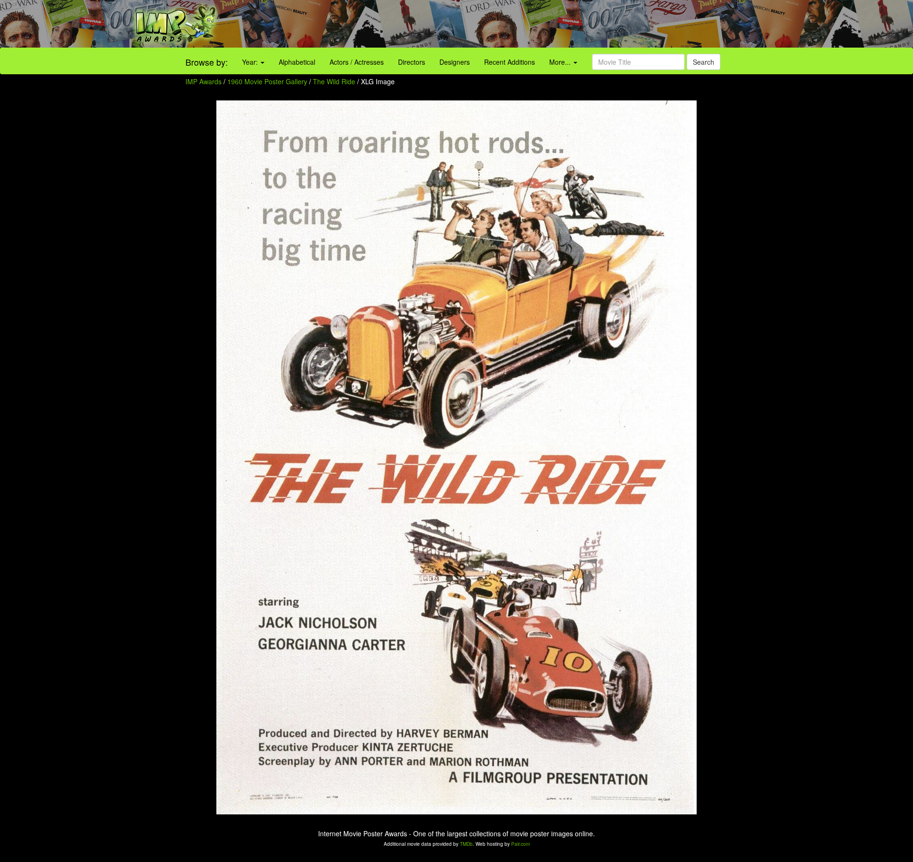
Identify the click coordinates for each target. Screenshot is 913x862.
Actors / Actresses (357, 62)
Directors (411, 62)
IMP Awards (203, 81)
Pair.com (520, 844)
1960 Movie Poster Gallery (267, 81)
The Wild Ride (335, 81)
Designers (454, 62)
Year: (251, 62)
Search (703, 62)
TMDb (466, 844)
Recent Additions (509, 62)
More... (561, 62)
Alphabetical (297, 62)
